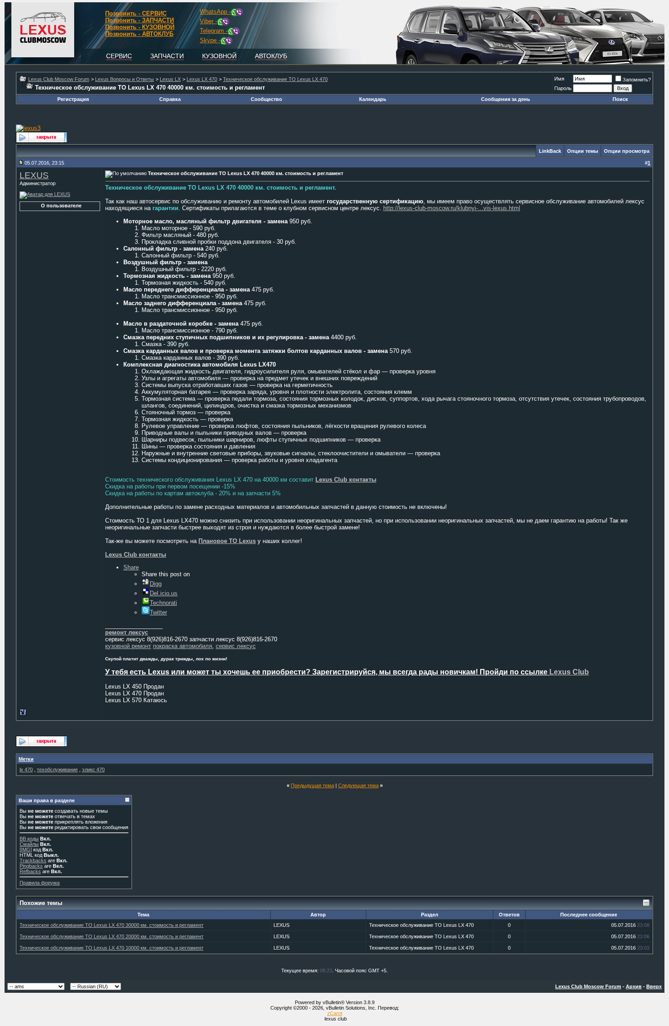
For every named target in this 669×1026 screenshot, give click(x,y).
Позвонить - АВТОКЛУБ (139, 33)
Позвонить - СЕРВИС (136, 13)
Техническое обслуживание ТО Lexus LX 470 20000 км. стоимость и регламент (111, 936)
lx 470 (26, 769)
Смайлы (29, 844)
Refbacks (30, 871)
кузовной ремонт (128, 646)
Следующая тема (358, 785)
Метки (26, 759)
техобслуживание (57, 769)
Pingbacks (31, 866)
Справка (170, 99)
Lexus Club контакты (345, 479)
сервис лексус (236, 646)
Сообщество (266, 99)
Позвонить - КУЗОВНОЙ (139, 27)
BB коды (29, 838)
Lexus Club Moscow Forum (58, 79)
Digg (156, 583)
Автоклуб (271, 56)
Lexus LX (170, 79)
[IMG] (26, 849)
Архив (634, 986)
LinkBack (550, 151)
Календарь (372, 99)
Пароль (563, 88)
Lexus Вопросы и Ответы (124, 79)
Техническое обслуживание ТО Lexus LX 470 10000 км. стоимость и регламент (111, 948)
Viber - (208, 21)
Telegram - (214, 30)
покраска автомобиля (182, 646)
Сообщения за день (505, 99)
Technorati (163, 602)
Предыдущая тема (312, 785)
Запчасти (167, 56)
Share (131, 567)
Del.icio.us (163, 593)
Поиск (620, 99)
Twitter (158, 612)
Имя (559, 78)
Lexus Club (569, 672)
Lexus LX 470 (202, 79)
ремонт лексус (126, 632)
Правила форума (40, 882)
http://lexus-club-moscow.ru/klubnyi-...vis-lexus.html (451, 208)
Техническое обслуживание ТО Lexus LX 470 (275, 79)
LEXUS (34, 175)
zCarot (334, 1013)
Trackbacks (33, 860)
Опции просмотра (626, 151)
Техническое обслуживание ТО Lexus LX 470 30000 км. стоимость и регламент (111, 925)
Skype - (210, 40)
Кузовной (219, 56)
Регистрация (73, 99)
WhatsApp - (215, 11)
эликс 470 (93, 769)
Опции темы (582, 151)
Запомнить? (637, 79)
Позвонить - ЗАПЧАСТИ (139, 20)
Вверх (654, 986)
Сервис (119, 56)
